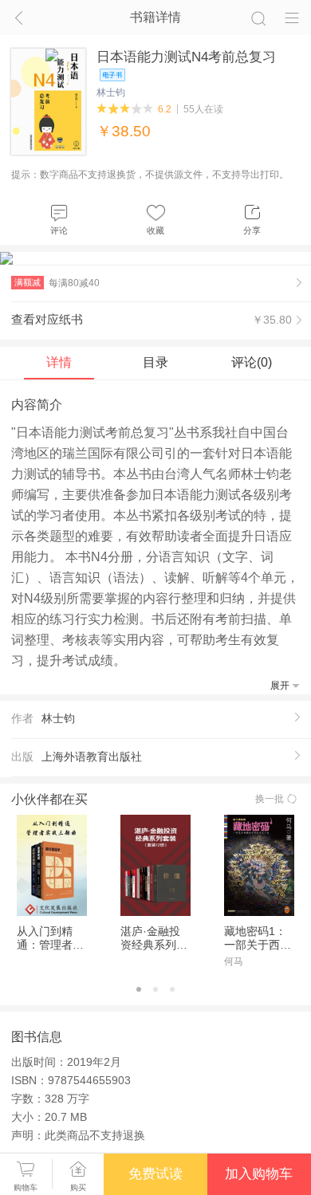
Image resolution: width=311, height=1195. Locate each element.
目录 (155, 362)
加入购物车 (259, 1173)
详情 (59, 362)
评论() (251, 362)
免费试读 (155, 1173)
